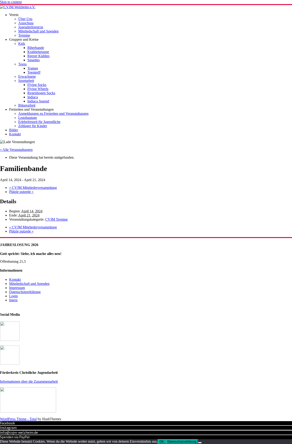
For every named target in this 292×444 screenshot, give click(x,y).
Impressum (17, 288)
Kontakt (15, 134)
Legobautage (27, 118)
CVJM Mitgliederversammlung (33, 188)
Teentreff (33, 72)
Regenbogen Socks (41, 93)
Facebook (7, 423)
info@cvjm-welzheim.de (19, 432)
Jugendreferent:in (30, 27)
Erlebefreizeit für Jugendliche (39, 122)
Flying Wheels (37, 89)
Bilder (13, 130)
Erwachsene (27, 76)
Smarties (33, 60)
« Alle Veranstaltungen (16, 150)
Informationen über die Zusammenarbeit (29, 381)
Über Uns (25, 19)
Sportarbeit (26, 81)
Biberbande (35, 48)
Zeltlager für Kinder (32, 126)
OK (161, 441)
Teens (22, 64)
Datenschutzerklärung (25, 292)
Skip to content (11, 2)
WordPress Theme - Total (18, 419)
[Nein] (200, 442)
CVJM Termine (56, 219)
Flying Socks (36, 85)
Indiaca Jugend (38, 101)
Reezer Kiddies (38, 56)
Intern (13, 300)
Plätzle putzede (21, 192)
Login (13, 296)
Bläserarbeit (26, 105)
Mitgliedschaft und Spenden (38, 31)
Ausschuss (26, 23)
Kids (21, 43)
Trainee (32, 68)
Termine (24, 35)
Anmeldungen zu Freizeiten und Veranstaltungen (53, 113)
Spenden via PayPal (15, 437)
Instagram (8, 427)
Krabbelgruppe (38, 52)
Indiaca (32, 97)
